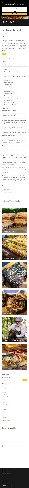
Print (4, 53)
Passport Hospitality (6, 474)
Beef (4, 394)
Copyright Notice (5, 480)
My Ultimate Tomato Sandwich (14, 220)
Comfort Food (6, 404)
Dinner (4, 407)
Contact (3, 476)
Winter (4, 417)
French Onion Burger (14, 302)
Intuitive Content (5, 470)
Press (3, 478)
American (5, 388)
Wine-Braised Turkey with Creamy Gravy (11, 190)
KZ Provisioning (5, 472)
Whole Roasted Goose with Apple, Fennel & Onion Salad (14, 329)
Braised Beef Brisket (6, 189)
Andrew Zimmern (7, 36)
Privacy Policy (5, 482)
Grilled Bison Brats (14, 357)
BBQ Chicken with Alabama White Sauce (14, 275)
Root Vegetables (6, 396)
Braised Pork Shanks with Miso (9, 192)
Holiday (4, 409)
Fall (3, 415)
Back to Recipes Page (6, 420)
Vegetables (5, 399)
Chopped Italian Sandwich (14, 247)
